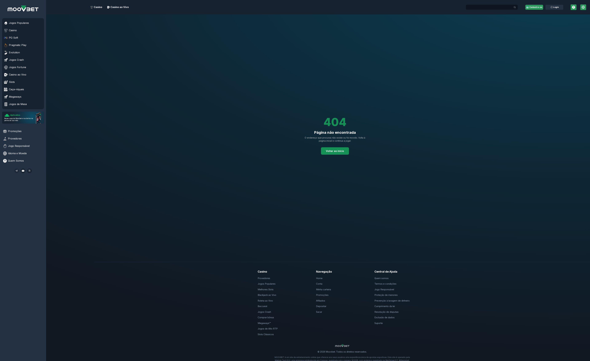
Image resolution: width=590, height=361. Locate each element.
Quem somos (381, 278)
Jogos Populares (266, 283)
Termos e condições (385, 283)
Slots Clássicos (266, 334)
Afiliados (320, 300)
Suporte (378, 323)
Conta (319, 283)
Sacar (319, 311)
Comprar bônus (266, 317)
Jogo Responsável (384, 289)
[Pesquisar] (514, 7)
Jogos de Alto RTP (268, 328)
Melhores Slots (265, 289)
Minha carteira (323, 289)
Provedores (264, 278)
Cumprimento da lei (384, 306)
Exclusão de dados (384, 317)
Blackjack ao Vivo (267, 295)
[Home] (23, 8)
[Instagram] (29, 171)
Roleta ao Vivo (265, 300)
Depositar (321, 306)
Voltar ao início (335, 151)
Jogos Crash (264, 311)
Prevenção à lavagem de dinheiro (392, 300)
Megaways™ (264, 323)
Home (319, 278)
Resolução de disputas (386, 311)
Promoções (322, 295)
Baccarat (262, 306)
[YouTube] (23, 171)
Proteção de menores (386, 295)
